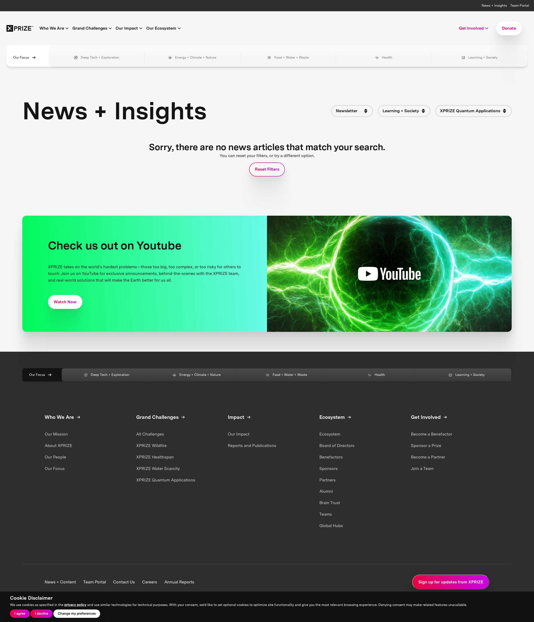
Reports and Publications (252, 445)
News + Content (60, 582)
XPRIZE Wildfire (151, 445)
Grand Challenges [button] (89, 28)
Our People (55, 457)
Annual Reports (179, 582)
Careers (149, 582)
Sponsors (328, 468)
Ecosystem (329, 434)
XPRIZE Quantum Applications (165, 479)
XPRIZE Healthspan (155, 457)
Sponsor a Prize (426, 445)
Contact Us (124, 582)
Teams (325, 514)
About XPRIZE (58, 445)
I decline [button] (41, 614)
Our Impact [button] (127, 28)
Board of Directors (336, 445)
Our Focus (21, 57)
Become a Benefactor (431, 434)
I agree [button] (19, 614)
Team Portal (519, 6)
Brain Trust (329, 502)
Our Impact (238, 434)
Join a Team (422, 468)
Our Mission (56, 434)
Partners (327, 479)
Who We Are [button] (51, 28)
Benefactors (331, 457)
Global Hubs (331, 525)
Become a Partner (428, 457)
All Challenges (150, 434)
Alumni (326, 491)
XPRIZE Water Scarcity (158, 468)
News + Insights (494, 6)
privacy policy (75, 605)
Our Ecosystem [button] (161, 28)
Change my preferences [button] (77, 614)
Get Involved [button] (471, 28)
